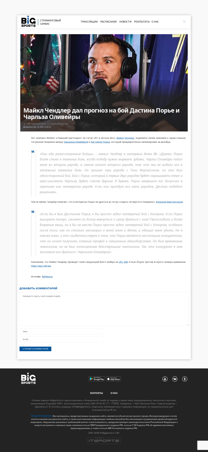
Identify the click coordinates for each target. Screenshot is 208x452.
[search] (184, 22)
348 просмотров (36, 123)
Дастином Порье (100, 141)
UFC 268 (123, 261)
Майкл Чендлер (125, 137)
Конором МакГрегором (169, 201)
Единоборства (59, 123)
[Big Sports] (41, 21)
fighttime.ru (47, 277)
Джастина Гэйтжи (41, 265)
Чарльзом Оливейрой (76, 141)
